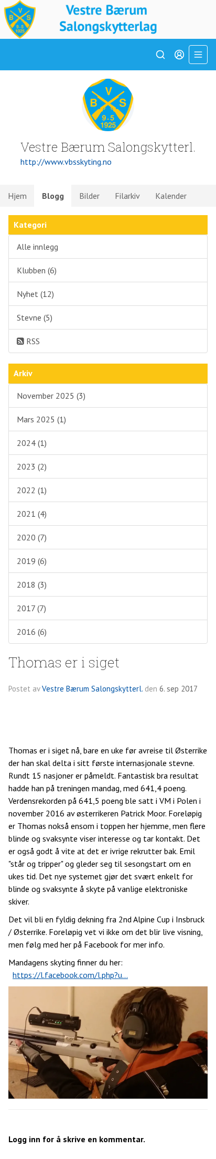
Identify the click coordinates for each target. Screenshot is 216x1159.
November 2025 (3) (51, 395)
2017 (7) (31, 608)
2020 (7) (32, 537)
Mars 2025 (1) (41, 419)
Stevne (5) (34, 317)
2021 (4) (32, 513)
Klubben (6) (37, 270)
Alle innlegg (37, 246)
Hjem (17, 195)
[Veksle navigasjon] (198, 54)
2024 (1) (32, 443)
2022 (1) (32, 490)
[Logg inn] (179, 54)
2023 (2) (32, 466)
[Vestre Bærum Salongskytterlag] (108, 19)
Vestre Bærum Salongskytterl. (92, 689)
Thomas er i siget (64, 662)
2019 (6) (32, 561)
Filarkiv (127, 195)
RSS (32, 341)
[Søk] (160, 54)
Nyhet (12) (35, 294)
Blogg (53, 195)
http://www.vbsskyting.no (66, 161)
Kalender (171, 195)
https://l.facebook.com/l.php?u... (70, 975)
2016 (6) (32, 631)
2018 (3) (32, 584)
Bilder (89, 195)
